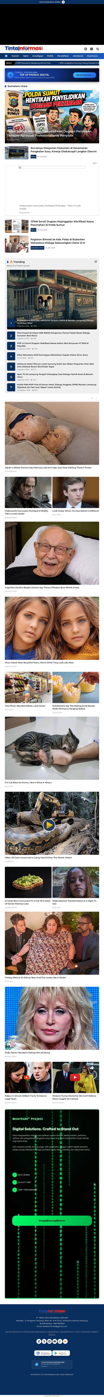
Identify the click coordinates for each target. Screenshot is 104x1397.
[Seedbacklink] (65, 1341)
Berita (10, 127)
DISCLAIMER (48, 1332)
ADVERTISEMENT (91, 1332)
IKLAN (52, 1334)
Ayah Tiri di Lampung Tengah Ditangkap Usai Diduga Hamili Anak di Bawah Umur (55, 375)
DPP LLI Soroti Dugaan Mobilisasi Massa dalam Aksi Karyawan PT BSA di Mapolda (53, 344)
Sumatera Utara (37, 248)
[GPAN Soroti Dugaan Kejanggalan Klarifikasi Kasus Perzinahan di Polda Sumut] (16, 226)
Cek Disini (44, 1366)
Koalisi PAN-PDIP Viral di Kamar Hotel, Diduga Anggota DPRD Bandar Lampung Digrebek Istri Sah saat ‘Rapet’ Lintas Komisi (56, 386)
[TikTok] (60, 1343)
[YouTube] (55, 1343)
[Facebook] (39, 1343)
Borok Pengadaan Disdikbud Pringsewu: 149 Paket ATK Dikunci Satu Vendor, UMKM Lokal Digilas (52, 63)
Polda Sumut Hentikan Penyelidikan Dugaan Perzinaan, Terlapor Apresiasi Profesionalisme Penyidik (49, 133)
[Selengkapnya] (96, 261)
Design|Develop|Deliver (52, 1220)
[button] (85, 49)
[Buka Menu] (91, 49)
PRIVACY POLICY (74, 1332)
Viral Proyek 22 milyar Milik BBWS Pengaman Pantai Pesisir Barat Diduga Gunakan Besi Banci (53, 334)
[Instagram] (49, 1343)
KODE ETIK (19, 1332)
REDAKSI (9, 1332)
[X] (44, 1343)
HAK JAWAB (60, 1332)
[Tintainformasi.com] (24, 48)
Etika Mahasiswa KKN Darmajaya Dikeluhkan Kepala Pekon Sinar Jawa (52, 355)
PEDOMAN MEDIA (33, 1332)
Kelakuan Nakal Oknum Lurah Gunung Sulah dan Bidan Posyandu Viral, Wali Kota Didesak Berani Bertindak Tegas (55, 365)
